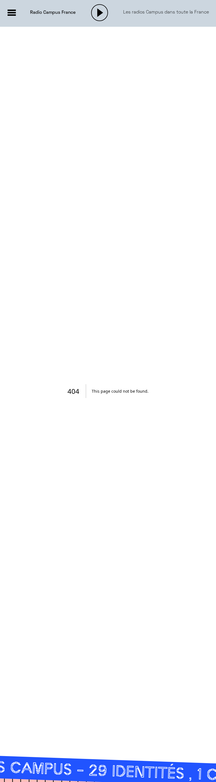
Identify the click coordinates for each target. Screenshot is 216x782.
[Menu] (11, 12)
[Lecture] (99, 12)
